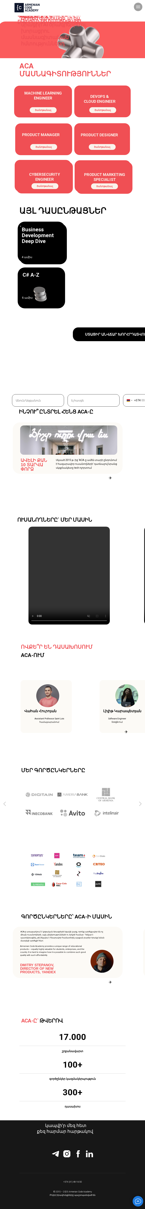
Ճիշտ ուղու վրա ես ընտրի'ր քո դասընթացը (49, 17)
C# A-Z (31, 275)
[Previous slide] (5, 804)
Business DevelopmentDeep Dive (38, 235)
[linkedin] (89, 1153)
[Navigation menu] (138, 7)
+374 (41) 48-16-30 (72, 1182)
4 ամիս (27, 257)
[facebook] (78, 1153)
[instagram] (66, 1153)
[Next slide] (140, 804)
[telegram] (55, 1153)
